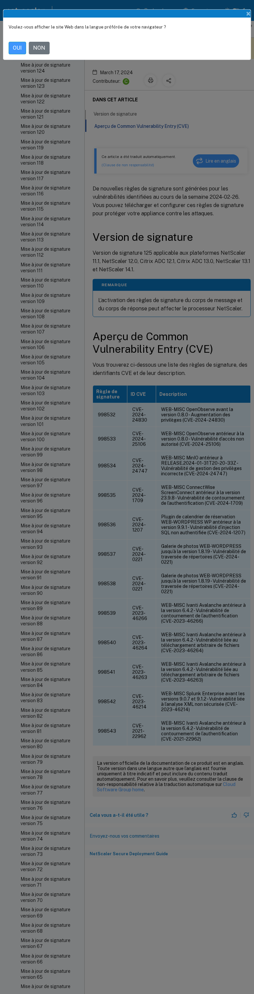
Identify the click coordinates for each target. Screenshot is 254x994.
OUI (17, 48)
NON (39, 48)
